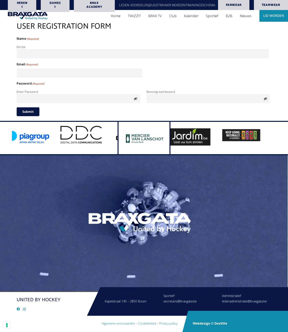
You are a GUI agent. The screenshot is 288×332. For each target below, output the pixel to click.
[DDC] (59, 134)
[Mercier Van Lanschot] (144, 138)
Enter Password (27, 92)
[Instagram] (24, 309)
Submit (28, 111)
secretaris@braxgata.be (180, 301)
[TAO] (220, 134)
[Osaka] (112, 138)
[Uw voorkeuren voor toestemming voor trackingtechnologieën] (7, 325)
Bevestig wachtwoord (161, 92)
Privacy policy (168, 323)
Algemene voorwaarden (118, 323)
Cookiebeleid (147, 323)
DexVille (221, 323)
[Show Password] (136, 98)
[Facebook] (18, 309)
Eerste (21, 47)
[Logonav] (28, 16)
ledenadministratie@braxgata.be (244, 301)
